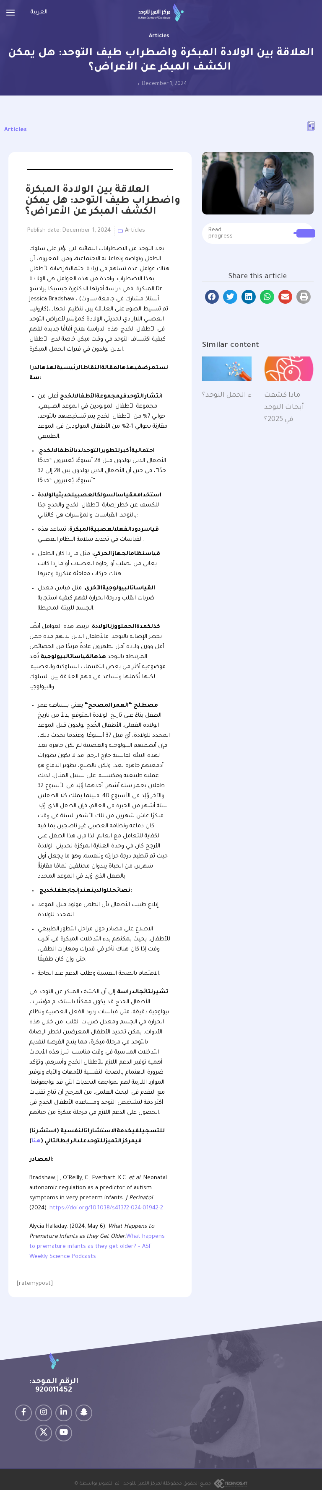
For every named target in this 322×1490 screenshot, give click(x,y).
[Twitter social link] (43, 1433)
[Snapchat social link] (83, 1413)
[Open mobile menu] (10, 12)
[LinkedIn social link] (63, 1413)
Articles (159, 36)
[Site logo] (161, 12)
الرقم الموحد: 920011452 (53, 1386)
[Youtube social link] (63, 1433)
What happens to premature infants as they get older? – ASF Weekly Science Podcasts (97, 1247)
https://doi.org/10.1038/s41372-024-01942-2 (106, 1208)
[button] (212, 297)
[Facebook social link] (23, 1413)
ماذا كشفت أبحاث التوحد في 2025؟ (284, 408)
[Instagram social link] (43, 1413)
